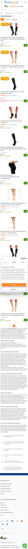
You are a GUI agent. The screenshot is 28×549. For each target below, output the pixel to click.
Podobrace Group (5, 510)
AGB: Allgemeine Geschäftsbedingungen (9, 545)
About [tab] (22, 262)
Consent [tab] (5, 262)
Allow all (14, 284)
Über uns (3, 502)
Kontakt (2, 493)
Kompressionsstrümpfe (9, 13)
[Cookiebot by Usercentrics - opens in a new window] (20, 258)
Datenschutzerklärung (5, 547)
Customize (13, 289)
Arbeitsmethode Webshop (7, 512)
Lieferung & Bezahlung (6, 488)
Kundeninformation (5, 486)
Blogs (2, 515)
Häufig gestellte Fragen (6, 483)
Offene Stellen (4, 507)
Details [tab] (14, 262)
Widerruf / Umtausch (6, 491)
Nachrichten (3, 505)
